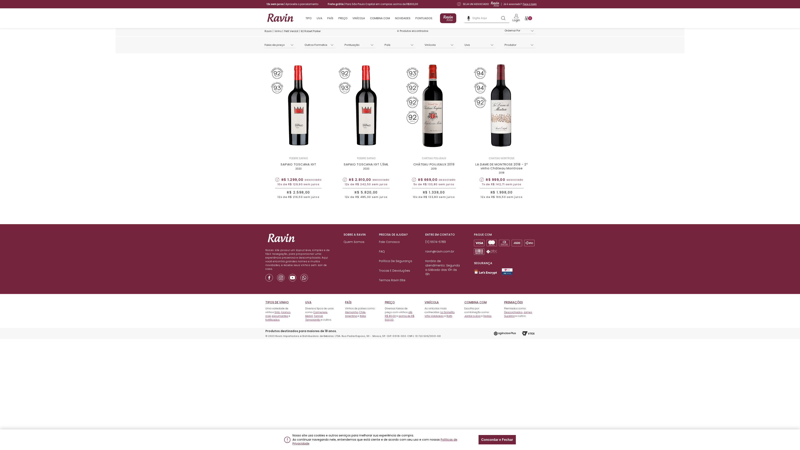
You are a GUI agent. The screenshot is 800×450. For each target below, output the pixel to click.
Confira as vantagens (428, 240)
